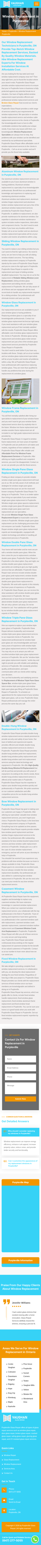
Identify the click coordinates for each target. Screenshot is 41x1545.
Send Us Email (14, 1502)
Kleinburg (12, 1397)
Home (4, 31)
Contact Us (8, 1473)
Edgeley (11, 1384)
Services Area (9, 1469)
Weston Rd (27, 1394)
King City (11, 1393)
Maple (10, 1402)
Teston (26, 1381)
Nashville (11, 1406)
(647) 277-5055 (15, 1492)
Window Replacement (12, 1464)
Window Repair (10, 1455)
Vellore (26, 1390)
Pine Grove (27, 1364)
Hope (10, 1389)
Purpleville (13, 31)
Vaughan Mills (28, 1385)
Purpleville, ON (15, 1512)
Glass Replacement (11, 1460)
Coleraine (12, 1372)
